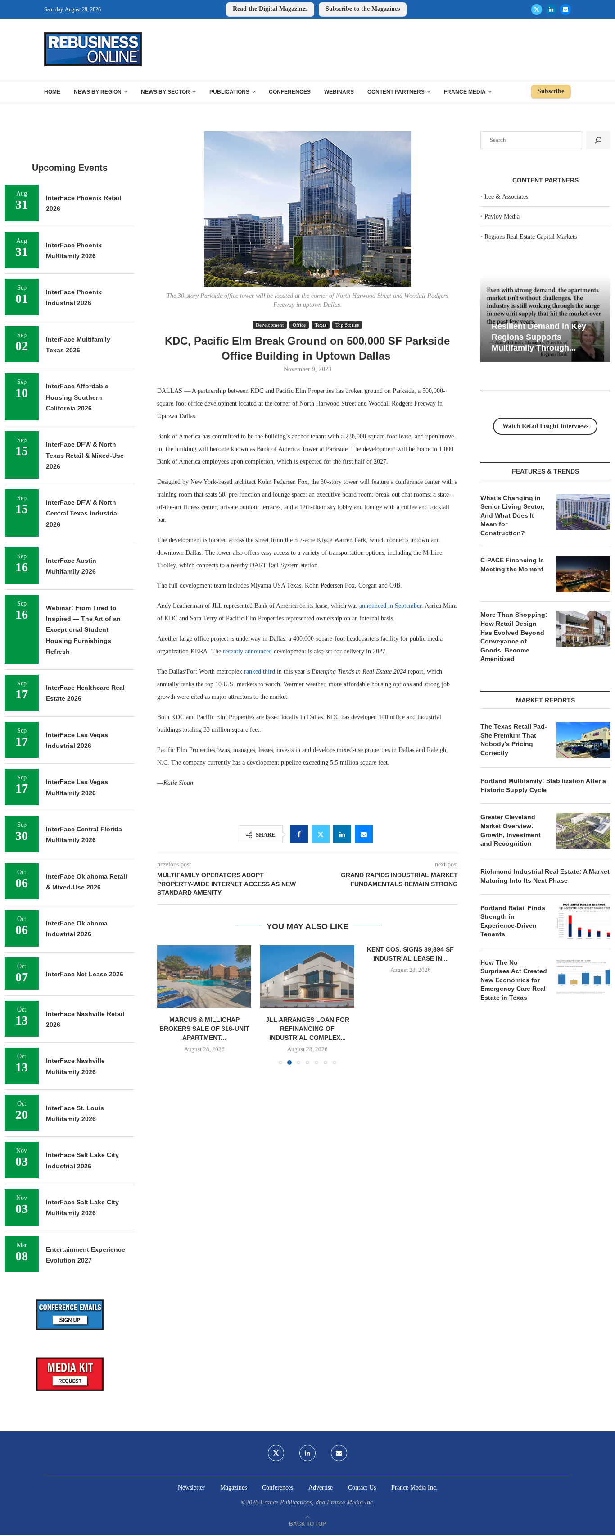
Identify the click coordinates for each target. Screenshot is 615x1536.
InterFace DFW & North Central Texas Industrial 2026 (82, 513)
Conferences (290, 92)
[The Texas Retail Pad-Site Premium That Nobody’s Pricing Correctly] (583, 740)
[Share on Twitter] (321, 834)
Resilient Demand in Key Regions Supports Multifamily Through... (539, 336)
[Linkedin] (551, 9)
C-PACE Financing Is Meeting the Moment (512, 564)
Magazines (233, 1487)
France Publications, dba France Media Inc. (317, 1502)
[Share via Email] (364, 834)
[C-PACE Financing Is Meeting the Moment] (583, 574)
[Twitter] (536, 9)
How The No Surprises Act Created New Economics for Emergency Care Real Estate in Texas (513, 980)
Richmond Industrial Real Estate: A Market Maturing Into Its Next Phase (545, 876)
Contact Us (362, 1487)
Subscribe (551, 91)
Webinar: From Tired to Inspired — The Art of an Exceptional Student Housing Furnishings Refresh (83, 629)
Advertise (320, 1487)
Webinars (339, 92)
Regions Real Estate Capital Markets (530, 236)
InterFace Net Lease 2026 (84, 974)
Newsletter (191, 1487)
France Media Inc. (414, 1487)
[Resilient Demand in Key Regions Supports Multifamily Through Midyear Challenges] (545, 319)
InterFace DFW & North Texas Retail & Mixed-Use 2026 (85, 455)
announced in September (390, 605)
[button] (169, 1004)
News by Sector (165, 92)
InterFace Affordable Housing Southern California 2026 (77, 397)
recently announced (247, 651)
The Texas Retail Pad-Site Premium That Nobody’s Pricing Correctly (513, 740)
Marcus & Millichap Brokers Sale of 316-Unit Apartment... (204, 1028)
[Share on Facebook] (299, 834)
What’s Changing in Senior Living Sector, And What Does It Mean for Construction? (512, 515)
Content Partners (396, 92)
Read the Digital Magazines (270, 8)
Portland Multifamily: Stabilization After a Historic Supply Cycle (543, 785)
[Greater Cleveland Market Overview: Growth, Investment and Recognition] (583, 831)
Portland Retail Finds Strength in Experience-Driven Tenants (512, 921)
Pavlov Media (502, 216)
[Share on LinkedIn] (342, 834)
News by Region (98, 92)
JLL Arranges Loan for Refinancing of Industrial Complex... (307, 1028)
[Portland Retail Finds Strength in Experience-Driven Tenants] (583, 922)
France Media (465, 92)
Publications (229, 92)
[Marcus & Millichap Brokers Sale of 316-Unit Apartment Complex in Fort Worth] (204, 976)
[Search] (598, 140)
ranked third (259, 671)
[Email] (565, 9)
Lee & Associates (506, 196)
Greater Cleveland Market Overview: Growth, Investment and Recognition (510, 830)
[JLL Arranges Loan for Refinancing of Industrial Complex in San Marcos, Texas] (307, 976)
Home (52, 92)
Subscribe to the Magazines (363, 8)
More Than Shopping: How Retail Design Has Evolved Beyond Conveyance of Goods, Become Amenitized (513, 636)
